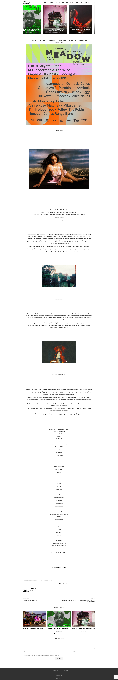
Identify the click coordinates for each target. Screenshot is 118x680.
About (72, 2)
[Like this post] (60, 584)
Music (45, 2)
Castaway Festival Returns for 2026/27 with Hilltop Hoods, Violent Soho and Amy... (83, 29)
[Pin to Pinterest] (65, 584)
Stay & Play (65, 2)
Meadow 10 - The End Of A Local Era (45, 580)
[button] (25, 20)
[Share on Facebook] (62, 584)
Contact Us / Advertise (82, 2)
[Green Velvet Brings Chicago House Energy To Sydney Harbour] (59, 619)
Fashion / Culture (55, 2)
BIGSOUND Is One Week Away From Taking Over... (34, 628)
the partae (61, 42)
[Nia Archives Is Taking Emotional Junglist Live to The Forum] (35, 19)
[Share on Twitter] (63, 584)
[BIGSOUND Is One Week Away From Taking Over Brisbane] (34, 619)
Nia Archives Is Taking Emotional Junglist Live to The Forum (35, 30)
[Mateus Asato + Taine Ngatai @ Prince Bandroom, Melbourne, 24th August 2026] (59, 19)
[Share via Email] (66, 584)
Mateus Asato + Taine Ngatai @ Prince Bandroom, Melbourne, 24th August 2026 (59, 29)
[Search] (94, 2)
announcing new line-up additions (30, 580)
